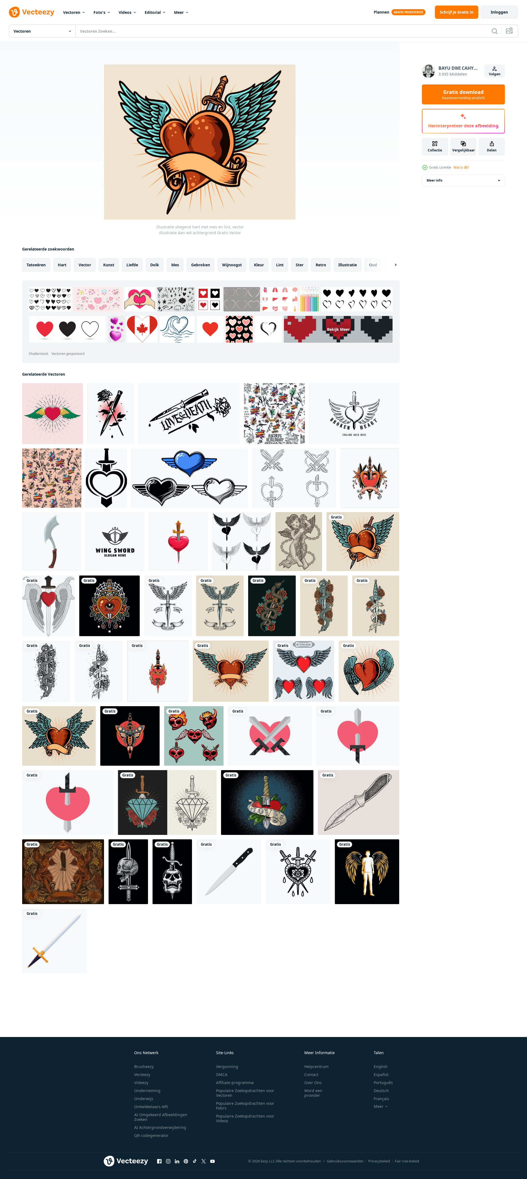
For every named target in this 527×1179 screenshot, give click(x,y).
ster (299, 264)
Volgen (494, 74)
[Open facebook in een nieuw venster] (159, 1161)
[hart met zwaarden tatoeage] (298, 871)
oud (373, 264)
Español (381, 1074)
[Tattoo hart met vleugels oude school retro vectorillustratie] (52, 413)
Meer (179, 12)
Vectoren (71, 12)
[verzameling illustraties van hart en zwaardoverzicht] (294, 478)
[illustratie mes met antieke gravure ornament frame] (63, 871)
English (381, 1066)
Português (383, 1082)
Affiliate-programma (235, 1082)
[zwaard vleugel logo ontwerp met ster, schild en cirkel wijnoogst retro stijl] (114, 541)
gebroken (200, 264)
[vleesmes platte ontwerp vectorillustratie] (228, 871)
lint (280, 264)
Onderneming (147, 1090)
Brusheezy (144, 1066)
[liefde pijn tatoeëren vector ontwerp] (370, 478)
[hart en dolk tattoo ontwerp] (109, 606)
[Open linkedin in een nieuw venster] (177, 1161)
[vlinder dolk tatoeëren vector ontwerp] (130, 736)
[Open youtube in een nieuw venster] (212, 1161)
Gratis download (463, 94)
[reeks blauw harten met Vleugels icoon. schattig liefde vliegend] (189, 478)
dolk (154, 264)
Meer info (434, 180)
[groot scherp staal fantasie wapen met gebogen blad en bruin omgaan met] (51, 541)
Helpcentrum (316, 1066)
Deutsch (381, 1090)
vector (85, 264)
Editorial (153, 12)
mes (175, 264)
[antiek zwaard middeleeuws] (54, 941)
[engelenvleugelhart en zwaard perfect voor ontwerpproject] (48, 606)
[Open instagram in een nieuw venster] (168, 1161)
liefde (132, 264)
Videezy (141, 1082)
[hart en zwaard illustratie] (270, 736)
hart (62, 264)
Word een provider (313, 1093)
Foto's (99, 12)
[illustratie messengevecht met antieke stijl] (358, 802)
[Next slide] (391, 265)
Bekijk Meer (338, 329)
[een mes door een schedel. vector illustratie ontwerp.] (172, 871)
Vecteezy (142, 1074)
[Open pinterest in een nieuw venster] (186, 1161)
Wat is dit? (461, 167)
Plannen (381, 12)
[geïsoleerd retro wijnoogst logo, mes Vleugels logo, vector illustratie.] (168, 606)
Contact (311, 1074)
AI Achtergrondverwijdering (160, 1127)
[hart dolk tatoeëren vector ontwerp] (157, 671)
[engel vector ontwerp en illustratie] (367, 871)
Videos (125, 12)
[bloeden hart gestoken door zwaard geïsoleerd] (178, 541)
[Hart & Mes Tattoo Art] (267, 802)
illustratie (347, 264)
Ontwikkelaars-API (151, 1106)
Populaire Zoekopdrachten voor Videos (245, 1118)
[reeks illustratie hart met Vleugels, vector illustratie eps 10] (303, 671)
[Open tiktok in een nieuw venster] (195, 1161)
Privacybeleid (379, 1161)
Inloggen (499, 12)
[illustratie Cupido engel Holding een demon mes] (299, 541)
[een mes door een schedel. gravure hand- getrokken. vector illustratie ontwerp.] (128, 871)
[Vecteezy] (31, 12)
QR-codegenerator (151, 1135)
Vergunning (227, 1066)
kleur (259, 264)
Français (381, 1098)
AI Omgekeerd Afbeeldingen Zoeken (160, 1117)
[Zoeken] (494, 31)
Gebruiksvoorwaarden (345, 1161)
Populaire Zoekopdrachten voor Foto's (245, 1106)
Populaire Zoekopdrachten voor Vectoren (245, 1093)
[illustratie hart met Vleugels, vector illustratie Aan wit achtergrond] (231, 671)
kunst (108, 264)
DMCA (221, 1074)
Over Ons (313, 1082)
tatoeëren (36, 264)
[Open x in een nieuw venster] (203, 1161)
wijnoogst (232, 264)
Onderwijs (143, 1098)
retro (321, 264)
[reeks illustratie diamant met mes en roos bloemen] (167, 802)
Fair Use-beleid (407, 1161)
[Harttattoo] (194, 736)
